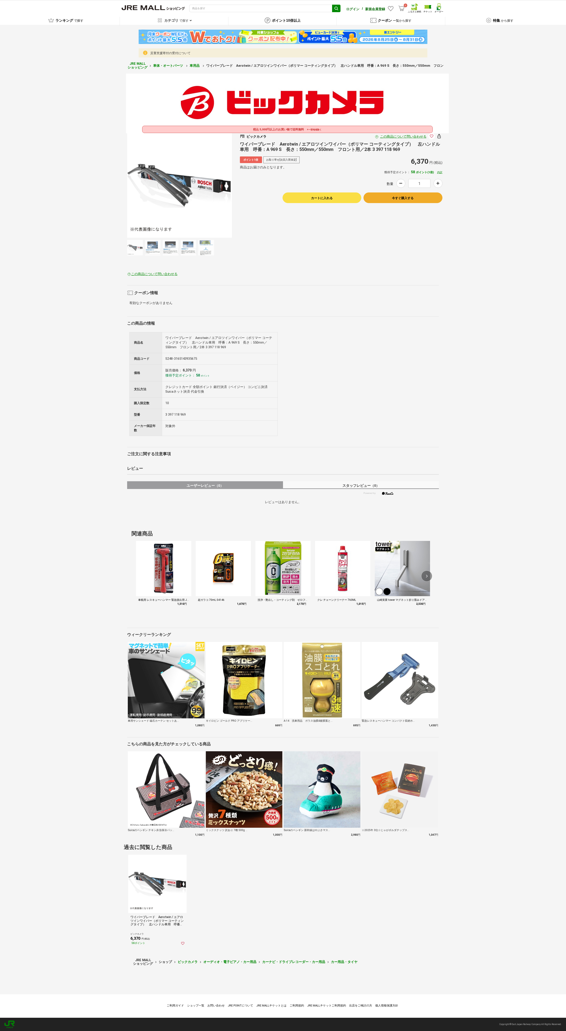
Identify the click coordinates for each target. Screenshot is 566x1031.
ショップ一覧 (195, 1005)
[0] (401, 8)
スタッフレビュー (360, 485)
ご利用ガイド (175, 1005)
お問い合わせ (216, 1005)
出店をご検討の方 (360, 1005)
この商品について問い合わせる (403, 137)
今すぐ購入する (403, 198)
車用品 (195, 66)
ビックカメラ (188, 962)
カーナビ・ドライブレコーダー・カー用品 (293, 962)
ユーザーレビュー (205, 485)
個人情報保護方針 (386, 1005)
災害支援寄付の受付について (170, 53)
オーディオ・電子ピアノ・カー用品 (229, 962)
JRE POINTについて (240, 1005)
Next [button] (198, 185)
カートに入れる (322, 198)
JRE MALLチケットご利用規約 (326, 1005)
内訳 (439, 172)
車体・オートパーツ (168, 66)
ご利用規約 (297, 1005)
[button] (426, 576)
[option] (179, 185)
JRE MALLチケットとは (271, 1005)
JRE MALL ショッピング (137, 65)
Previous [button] (160, 185)
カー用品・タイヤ (344, 962)
